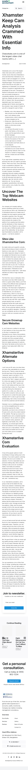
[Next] (25, 638)
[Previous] (3, 638)
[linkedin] (19, 757)
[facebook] (8, 757)
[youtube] (16, 757)
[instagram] (14, 757)
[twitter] (11, 757)
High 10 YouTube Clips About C (6, 641)
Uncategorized (5, 63)
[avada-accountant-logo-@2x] (7, 1)
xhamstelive (21, 530)
